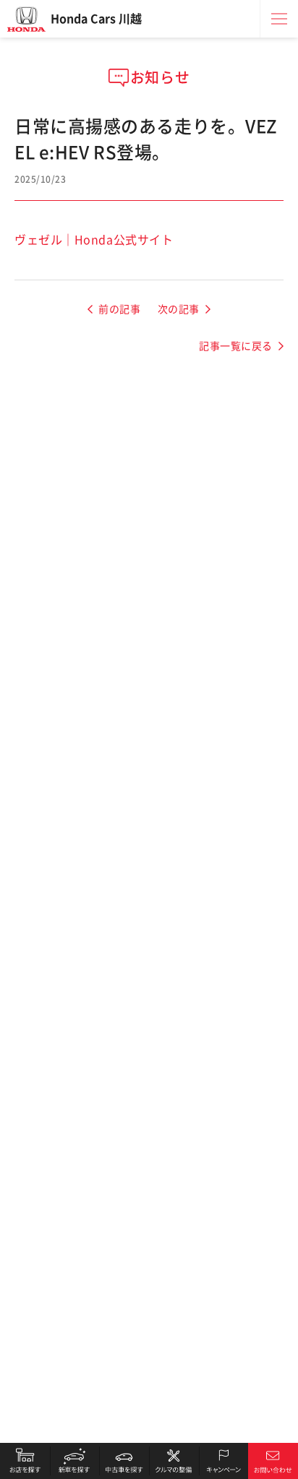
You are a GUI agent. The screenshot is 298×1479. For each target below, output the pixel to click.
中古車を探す (124, 1461)
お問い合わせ (273, 1461)
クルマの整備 (174, 1461)
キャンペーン (224, 1461)
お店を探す (25, 1461)
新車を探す (75, 1461)
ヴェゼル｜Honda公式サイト (93, 240)
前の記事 (119, 309)
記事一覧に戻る (236, 346)
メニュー (279, 19)
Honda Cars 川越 (96, 19)
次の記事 (179, 309)
